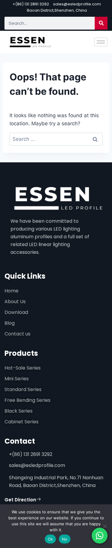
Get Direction (20, 500)
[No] (105, 526)
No (64, 539)
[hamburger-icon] (101, 42)
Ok (50, 539)
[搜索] (101, 23)
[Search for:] (56, 139)
